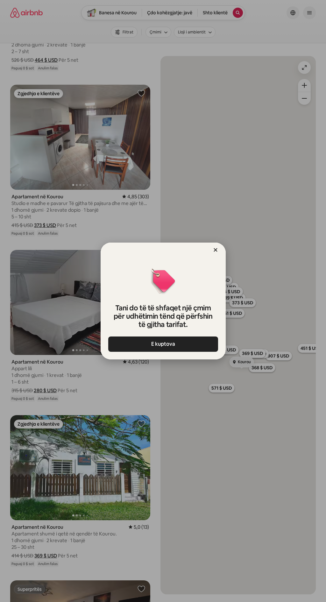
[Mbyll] (215, 249)
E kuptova (163, 344)
